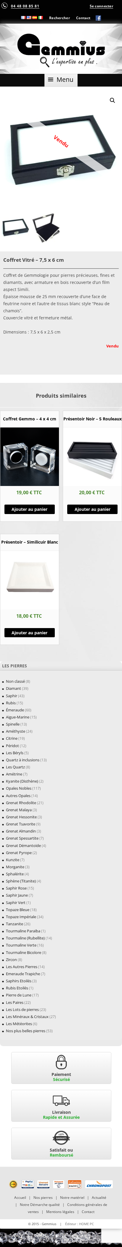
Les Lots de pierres (22, 1009)
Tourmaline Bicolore (23, 952)
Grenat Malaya (19, 809)
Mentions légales (60, 1211)
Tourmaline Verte (21, 945)
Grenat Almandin (21, 831)
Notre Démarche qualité (40, 1204)
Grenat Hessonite (21, 817)
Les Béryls (14, 752)
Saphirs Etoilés (18, 980)
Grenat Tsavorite (20, 824)
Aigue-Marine (17, 717)
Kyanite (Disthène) (22, 781)
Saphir (11, 695)
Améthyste (15, 731)
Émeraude (15, 710)
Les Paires (14, 1002)
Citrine (11, 738)
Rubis (11, 702)
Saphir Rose (16, 888)
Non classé (15, 681)
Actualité (99, 1197)
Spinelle (13, 724)
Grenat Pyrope (19, 852)
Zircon (11, 959)
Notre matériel (72, 1197)
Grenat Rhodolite (21, 802)
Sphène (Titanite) (21, 881)
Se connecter (101, 6)
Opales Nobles (18, 788)
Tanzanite (14, 923)
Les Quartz (15, 767)
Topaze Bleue (17, 909)
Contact (83, 17)
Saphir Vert (15, 902)
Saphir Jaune (17, 895)
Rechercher (59, 17)
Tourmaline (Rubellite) (25, 938)
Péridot (12, 745)
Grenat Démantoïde (23, 845)
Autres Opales (18, 795)
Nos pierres (43, 1197)
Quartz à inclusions (22, 759)
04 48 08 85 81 (25, 6)
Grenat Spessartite (22, 838)
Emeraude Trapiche (23, 973)
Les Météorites (19, 1023)
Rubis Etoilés (17, 988)
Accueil (20, 1197)
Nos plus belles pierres (25, 1030)
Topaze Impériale (21, 916)
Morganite (15, 866)
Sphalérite (15, 874)
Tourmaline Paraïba (23, 931)
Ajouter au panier (29, 509)
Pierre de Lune (18, 995)
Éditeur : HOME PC (79, 1224)
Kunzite (12, 859)
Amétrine (14, 774)
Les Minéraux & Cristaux (27, 1016)
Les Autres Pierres (21, 966)
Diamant (13, 688)
